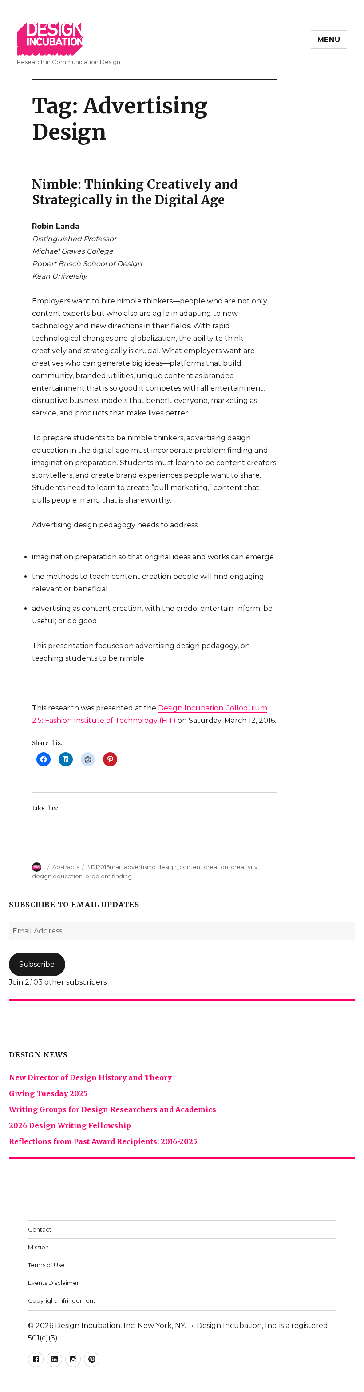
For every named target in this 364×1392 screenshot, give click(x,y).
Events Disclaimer (53, 1282)
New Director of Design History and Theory (90, 1077)
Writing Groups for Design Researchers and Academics (112, 1109)
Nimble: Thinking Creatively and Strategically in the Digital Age (135, 192)
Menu (328, 40)
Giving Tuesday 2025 (48, 1093)
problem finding (108, 876)
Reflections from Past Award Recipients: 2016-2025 (103, 1141)
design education (57, 876)
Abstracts (65, 866)
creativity (244, 866)
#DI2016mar (104, 866)
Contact (39, 1229)
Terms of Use (46, 1264)
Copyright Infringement (61, 1300)
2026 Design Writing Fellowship (70, 1125)
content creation (203, 866)
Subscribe (37, 964)
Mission (38, 1247)
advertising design (150, 866)
